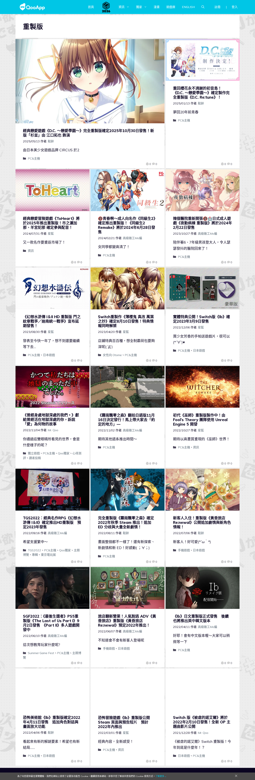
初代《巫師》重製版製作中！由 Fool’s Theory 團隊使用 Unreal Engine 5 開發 (200, 420)
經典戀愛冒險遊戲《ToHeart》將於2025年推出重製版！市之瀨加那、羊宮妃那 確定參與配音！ (51, 223)
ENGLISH (188, 7)
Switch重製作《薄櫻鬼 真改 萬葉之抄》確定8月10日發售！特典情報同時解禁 (126, 321)
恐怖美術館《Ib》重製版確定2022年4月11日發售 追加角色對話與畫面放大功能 (51, 722)
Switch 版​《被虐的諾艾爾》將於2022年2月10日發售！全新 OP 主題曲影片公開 (201, 722)
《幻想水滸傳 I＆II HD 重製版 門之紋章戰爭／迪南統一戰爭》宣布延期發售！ (52, 321)
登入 (235, 7)
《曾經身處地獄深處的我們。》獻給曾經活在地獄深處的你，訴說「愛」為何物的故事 (51, 419)
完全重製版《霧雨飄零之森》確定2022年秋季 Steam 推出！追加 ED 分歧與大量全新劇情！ (126, 522)
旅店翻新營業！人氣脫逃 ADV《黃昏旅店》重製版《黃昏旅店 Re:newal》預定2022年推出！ (127, 621)
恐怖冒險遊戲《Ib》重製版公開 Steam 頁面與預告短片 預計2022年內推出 (124, 722)
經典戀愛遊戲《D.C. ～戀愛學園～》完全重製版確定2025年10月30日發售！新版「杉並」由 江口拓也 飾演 (88, 133)
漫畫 (157, 7)
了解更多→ (161, 776)
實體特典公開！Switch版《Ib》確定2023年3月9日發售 (201, 319)
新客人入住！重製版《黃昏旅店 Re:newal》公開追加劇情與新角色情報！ (202, 522)
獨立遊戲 (34, 453)
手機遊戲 (184, 550)
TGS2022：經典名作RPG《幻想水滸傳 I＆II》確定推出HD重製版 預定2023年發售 (52, 522)
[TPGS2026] (106, 7)
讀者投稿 (35, 458)
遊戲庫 (170, 7)
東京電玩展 (48, 555)
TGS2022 (34, 550)
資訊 (122, 7)
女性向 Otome (112, 355)
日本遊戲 (49, 355)
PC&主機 (34, 158)
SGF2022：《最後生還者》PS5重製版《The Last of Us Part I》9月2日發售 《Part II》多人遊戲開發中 (51, 623)
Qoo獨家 (63, 453)
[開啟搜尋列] (203, 7)
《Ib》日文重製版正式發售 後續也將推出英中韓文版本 (201, 618)
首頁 (91, 7)
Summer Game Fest (41, 653)
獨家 (139, 7)
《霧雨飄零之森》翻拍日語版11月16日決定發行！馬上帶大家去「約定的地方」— (126, 420)
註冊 (217, 7)
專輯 (35, 555)
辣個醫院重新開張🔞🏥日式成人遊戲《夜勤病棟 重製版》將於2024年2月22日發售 (202, 223)
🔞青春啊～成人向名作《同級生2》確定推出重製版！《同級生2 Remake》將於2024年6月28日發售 (126, 225)
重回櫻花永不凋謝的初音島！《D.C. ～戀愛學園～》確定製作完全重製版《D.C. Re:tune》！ (201, 93)
